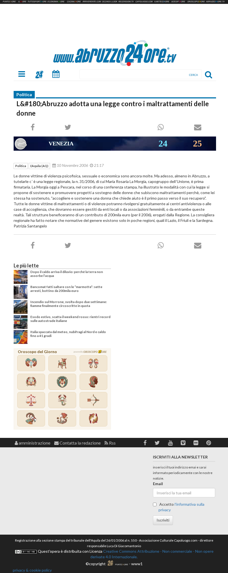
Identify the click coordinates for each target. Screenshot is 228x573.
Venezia (61, 143)
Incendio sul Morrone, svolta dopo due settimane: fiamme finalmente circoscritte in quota (68, 304)
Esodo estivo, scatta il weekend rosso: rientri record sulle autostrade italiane (70, 319)
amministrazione (34, 442)
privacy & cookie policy (32, 570)
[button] (145, 443)
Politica (24, 94)
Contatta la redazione (80, 442)
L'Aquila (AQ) (39, 166)
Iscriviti (163, 520)
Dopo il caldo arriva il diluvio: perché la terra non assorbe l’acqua (66, 274)
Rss (112, 442)
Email (158, 483)
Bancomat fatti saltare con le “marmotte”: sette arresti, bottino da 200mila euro (66, 289)
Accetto (181, 507)
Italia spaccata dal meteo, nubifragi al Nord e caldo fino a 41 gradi (68, 334)
